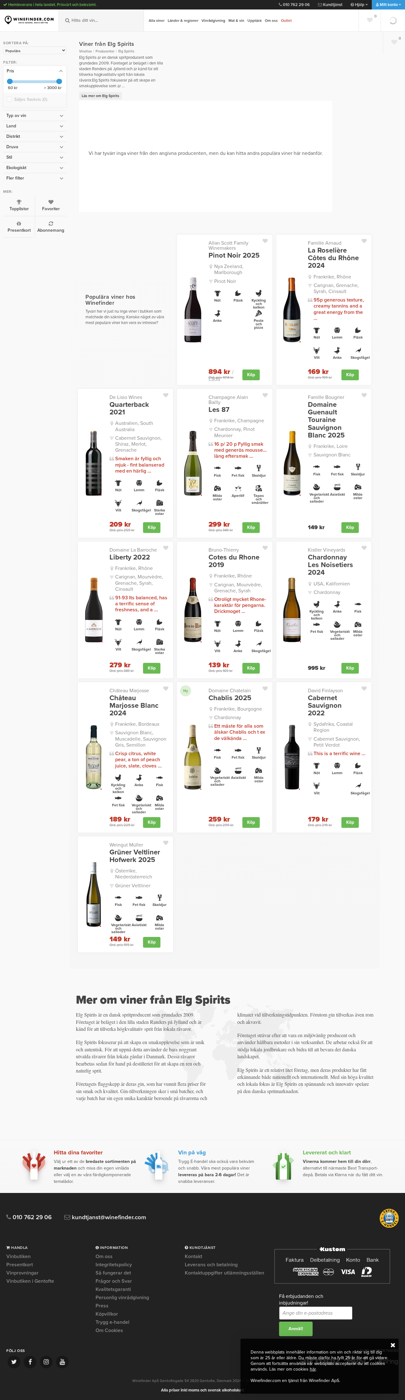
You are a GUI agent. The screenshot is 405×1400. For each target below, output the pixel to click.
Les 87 (219, 409)
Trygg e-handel (112, 1322)
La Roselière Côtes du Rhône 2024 (333, 258)
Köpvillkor (107, 1314)
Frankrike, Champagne (239, 421)
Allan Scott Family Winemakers (228, 246)
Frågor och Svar (114, 1281)
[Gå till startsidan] (29, 20)
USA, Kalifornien (332, 584)
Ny (185, 690)
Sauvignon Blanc (332, 455)
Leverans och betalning (211, 1265)
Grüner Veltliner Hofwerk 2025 (134, 856)
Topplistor (19, 208)
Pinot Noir (225, 281)
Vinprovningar (22, 1273)
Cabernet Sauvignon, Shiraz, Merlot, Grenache (138, 444)
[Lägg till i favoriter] (267, 240)
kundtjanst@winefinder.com (108, 1217)
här (313, 1369)
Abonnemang (50, 230)
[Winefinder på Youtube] (62, 1362)
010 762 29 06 (296, 4)
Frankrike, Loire (331, 446)
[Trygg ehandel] (389, 1226)
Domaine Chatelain (230, 690)
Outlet (286, 20)
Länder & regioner (183, 20)
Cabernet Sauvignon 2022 (325, 705)
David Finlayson (325, 690)
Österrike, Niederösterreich (133, 874)
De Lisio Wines (125, 397)
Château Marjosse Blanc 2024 (134, 705)
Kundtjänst (332, 4)
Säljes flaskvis (30, 99)
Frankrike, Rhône (332, 277)
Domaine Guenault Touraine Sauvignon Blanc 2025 (326, 420)
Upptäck (254, 20)
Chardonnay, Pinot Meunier (234, 432)
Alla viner (157, 20)
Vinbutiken (18, 1257)
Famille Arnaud (324, 243)
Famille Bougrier (326, 397)
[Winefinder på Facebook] (30, 1362)
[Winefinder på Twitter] (14, 1362)
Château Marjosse (129, 690)
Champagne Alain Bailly (228, 400)
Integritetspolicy (114, 1265)
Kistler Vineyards (326, 550)
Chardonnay (327, 592)
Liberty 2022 (129, 557)
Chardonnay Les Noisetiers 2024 (330, 565)
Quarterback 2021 (129, 408)
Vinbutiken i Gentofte (30, 1281)
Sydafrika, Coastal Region (333, 727)
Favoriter (51, 208)
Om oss (271, 20)
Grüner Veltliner (132, 886)
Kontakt (193, 1257)
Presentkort (19, 230)
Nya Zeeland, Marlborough (228, 269)
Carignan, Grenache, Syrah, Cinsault (336, 288)
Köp (251, 374)
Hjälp (359, 4)
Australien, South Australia (134, 426)
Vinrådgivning (213, 20)
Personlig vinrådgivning (122, 1297)
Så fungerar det (113, 1273)
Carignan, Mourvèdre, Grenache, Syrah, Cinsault (139, 583)
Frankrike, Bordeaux (137, 724)
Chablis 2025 (230, 698)
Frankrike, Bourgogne (238, 709)
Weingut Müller (126, 844)
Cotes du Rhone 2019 (234, 561)
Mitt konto (389, 4)
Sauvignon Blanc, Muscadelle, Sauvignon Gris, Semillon (140, 739)
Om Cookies (109, 1330)
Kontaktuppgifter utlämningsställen (224, 1273)
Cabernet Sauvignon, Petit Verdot (337, 742)
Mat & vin (236, 20)
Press (102, 1306)
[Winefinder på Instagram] (46, 1362)
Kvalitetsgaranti (113, 1289)
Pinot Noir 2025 (234, 255)
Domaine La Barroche (133, 550)
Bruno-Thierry (224, 550)
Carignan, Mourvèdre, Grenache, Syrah (238, 588)
